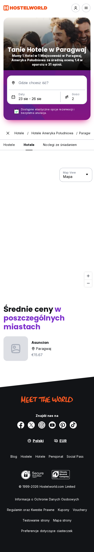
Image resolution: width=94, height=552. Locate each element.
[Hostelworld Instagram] (41, 424)
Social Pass (75, 456)
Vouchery (80, 510)
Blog (13, 456)
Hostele (26, 456)
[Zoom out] (88, 283)
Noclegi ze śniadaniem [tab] (60, 145)
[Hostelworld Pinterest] (62, 424)
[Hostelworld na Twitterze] (31, 424)
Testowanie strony (36, 520)
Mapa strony (62, 520)
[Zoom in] (88, 276)
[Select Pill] (75, 8)
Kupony (63, 510)
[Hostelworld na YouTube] (52, 424)
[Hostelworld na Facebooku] (20, 424)
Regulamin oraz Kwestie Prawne (30, 510)
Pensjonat (56, 456)
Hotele (40, 456)
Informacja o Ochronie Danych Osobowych (47, 499)
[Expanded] (8, 133)
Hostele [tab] (9, 145)
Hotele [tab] (29, 145)
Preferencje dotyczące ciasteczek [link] (47, 531)
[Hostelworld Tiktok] (73, 424)
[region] (47, 227)
